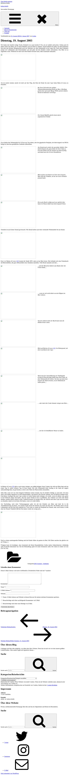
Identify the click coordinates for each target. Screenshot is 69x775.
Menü (56, 25)
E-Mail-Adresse (6, 590)
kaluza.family (4, 6)
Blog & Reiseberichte (10, 30)
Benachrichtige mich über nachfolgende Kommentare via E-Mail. (21, 600)
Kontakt (6, 33)
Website (3, 593)
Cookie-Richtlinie (52, 685)
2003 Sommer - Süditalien (41, 563)
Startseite (6, 28)
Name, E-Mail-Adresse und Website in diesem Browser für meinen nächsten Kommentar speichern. (31, 597)
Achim (34, 36)
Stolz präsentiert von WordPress (10, 773)
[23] (17, 261)
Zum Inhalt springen (6, 1)
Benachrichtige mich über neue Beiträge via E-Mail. (17, 603)
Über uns (7, 31)
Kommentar (4, 584)
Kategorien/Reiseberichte (8, 678)
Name (3, 587)
